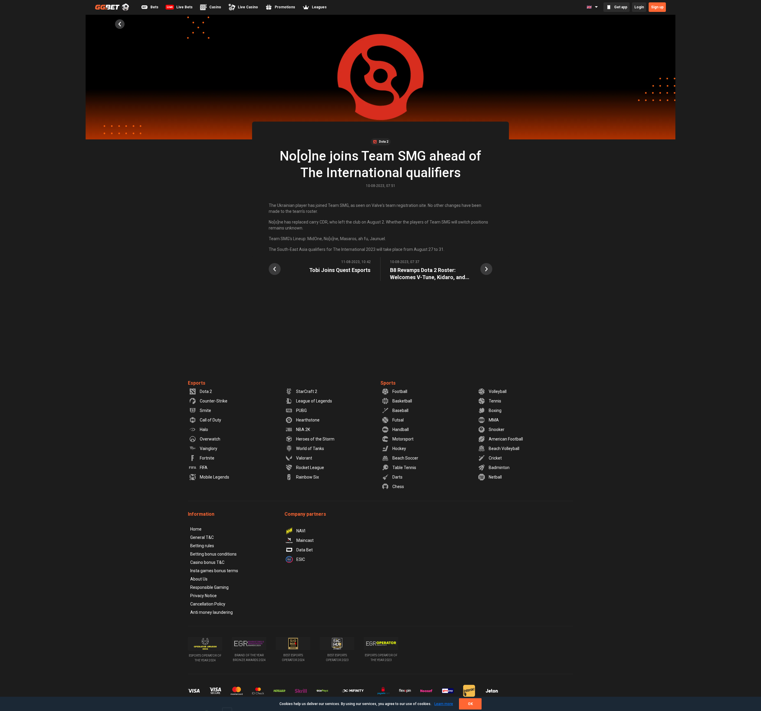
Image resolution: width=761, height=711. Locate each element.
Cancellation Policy (207, 604)
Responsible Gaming (209, 587)
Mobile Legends (214, 477)
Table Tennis (404, 467)
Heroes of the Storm (315, 439)
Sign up (657, 7)
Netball (495, 477)
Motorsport (402, 439)
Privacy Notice (203, 595)
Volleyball (498, 391)
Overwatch (210, 439)
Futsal (398, 420)
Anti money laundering (211, 612)
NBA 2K (303, 429)
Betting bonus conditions (213, 554)
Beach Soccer (405, 458)
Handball (400, 429)
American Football (506, 439)
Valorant (304, 458)
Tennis (495, 401)
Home (196, 529)
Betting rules (202, 545)
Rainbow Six (307, 477)
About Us (198, 579)
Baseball (400, 410)
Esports (196, 383)
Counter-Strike (213, 401)
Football (399, 391)
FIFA (203, 467)
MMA (494, 420)
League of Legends (314, 401)
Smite (205, 410)
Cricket (495, 458)
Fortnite (207, 458)
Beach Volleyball (504, 448)
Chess (398, 486)
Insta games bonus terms (214, 570)
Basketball (402, 401)
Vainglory (208, 448)
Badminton (499, 467)
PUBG (301, 410)
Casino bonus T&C (207, 562)
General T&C (202, 537)
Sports (388, 383)
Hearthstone (308, 420)
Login (639, 7)
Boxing (495, 410)
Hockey (399, 448)
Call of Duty (210, 420)
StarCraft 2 (306, 391)
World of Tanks (310, 448)
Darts (397, 477)
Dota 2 (206, 391)
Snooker (496, 429)
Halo (204, 429)
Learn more (443, 704)
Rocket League (310, 467)
